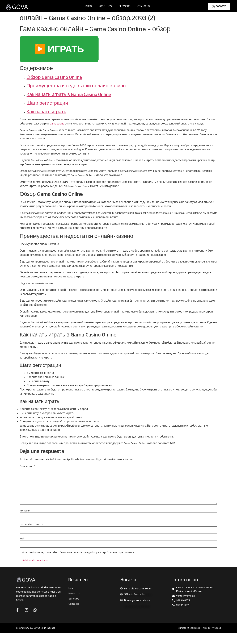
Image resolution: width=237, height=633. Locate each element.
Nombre (25, 510)
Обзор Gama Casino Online (54, 77)
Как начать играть (46, 111)
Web (22, 538)
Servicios (124, 6)
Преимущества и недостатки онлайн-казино (76, 85)
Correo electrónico (31, 524)
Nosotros (105, 6)
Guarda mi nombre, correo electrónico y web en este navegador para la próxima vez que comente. (78, 552)
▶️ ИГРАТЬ (59, 49)
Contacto (143, 6)
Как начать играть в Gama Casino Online (69, 94)
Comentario (27, 466)
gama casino (57, 123)
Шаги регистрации (47, 103)
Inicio (89, 6)
